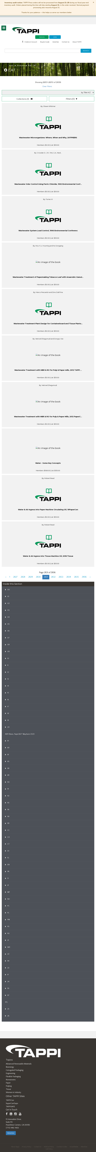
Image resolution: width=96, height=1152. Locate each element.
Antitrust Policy (49, 1147)
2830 (38, 577)
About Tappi (15, 1147)
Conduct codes (62, 1147)
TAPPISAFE (10, 1107)
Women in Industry (13, 1092)
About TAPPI (76, 42)
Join (55, 37)
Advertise (55, 42)
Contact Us (65, 42)
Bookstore (21, 66)
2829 (30, 577)
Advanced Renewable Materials (18, 1064)
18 (29, 66)
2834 (68, 577)
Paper (8, 1083)
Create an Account (30, 42)
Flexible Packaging (13, 1076)
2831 (46, 577)
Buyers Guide (44, 42)
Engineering (10, 1073)
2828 (23, 577)
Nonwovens (11, 1080)
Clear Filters (47, 86)
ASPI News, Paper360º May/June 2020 (20, 734)
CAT (34, 66)
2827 (15, 577)
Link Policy (49, 1149)
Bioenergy (10, 1067)
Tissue (8, 1089)
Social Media (74, 1147)
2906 (84, 577)
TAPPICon (10, 1100)
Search (86, 51)
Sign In (41, 37)
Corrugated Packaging (14, 1070)
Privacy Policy (26, 1147)
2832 (53, 577)
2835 (76, 577)
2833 (61, 577)
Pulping (9, 1086)
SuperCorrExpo (12, 1103)
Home (11, 66)
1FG (6, 1002)
